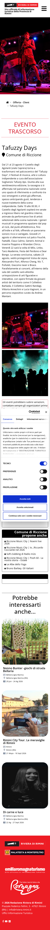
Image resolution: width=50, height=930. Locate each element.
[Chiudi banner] (46, 412)
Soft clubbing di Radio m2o (21, 554)
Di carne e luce (13, 812)
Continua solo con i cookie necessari (25, 516)
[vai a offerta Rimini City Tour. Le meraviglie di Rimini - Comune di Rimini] (25, 713)
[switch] (43, 471)
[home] (7, 102)
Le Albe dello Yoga (16, 564)
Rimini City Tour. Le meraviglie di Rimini (24, 741)
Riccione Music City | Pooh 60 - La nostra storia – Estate (23, 559)
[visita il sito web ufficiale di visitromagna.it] (25, 887)
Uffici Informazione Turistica (17, 913)
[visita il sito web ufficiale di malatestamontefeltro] (25, 854)
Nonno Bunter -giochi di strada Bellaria (24, 669)
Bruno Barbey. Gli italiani (20, 568)
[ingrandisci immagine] (25, 326)
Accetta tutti (25, 499)
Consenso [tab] (7, 419)
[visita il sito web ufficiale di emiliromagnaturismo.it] (25, 870)
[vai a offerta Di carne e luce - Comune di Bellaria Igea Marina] (25, 785)
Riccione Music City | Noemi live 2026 (23, 542)
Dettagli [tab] (19, 419)
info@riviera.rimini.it (20, 909)
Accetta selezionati (25, 507)
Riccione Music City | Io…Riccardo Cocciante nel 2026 (23, 548)
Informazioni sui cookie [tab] (37, 419)
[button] (44, 9)
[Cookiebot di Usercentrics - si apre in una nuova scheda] (30, 412)
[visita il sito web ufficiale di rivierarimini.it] (25, 842)
